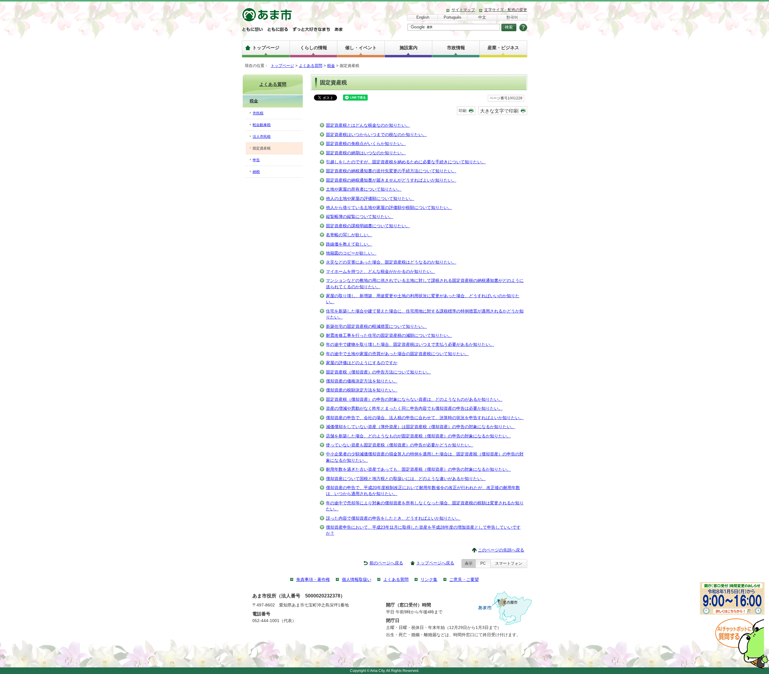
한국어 (512, 17)
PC (483, 563)
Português (452, 17)
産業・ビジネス (503, 47)
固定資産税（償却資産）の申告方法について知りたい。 (378, 372)
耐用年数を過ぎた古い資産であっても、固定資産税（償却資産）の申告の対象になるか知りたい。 (418, 469)
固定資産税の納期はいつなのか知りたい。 (366, 153)
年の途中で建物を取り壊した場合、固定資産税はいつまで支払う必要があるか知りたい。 (410, 344)
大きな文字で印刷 (499, 110)
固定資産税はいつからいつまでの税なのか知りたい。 (376, 134)
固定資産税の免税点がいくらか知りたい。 (366, 143)
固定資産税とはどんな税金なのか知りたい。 (368, 125)
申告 (256, 160)
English (422, 17)
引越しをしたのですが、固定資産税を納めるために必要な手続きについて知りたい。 (406, 162)
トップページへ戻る (435, 563)
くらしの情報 (313, 47)
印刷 (463, 110)
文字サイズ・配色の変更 (505, 10)
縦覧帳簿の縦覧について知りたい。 (359, 216)
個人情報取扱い (356, 579)
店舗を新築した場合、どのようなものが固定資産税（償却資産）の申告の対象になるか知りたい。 (418, 436)
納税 (256, 172)
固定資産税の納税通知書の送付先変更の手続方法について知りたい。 (391, 171)
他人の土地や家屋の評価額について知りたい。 (370, 198)
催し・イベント (361, 47)
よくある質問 (310, 65)
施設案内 (409, 47)
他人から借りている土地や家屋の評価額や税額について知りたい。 (389, 207)
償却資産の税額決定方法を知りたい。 (361, 390)
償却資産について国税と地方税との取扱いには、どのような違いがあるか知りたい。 (406, 478)
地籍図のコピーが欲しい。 (351, 253)
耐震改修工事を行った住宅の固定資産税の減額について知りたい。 (389, 335)
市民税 (258, 113)
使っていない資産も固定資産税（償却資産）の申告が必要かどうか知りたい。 (399, 445)
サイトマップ (463, 10)
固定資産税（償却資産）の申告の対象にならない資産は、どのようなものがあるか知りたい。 (414, 399)
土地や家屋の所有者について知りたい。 (364, 189)
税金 (331, 65)
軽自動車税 (262, 125)
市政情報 (456, 47)
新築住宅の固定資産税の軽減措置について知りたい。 (376, 326)
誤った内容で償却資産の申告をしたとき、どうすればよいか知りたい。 (393, 518)
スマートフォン (508, 563)
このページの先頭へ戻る (501, 550)
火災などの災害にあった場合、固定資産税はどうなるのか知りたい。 (391, 262)
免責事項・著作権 (313, 579)
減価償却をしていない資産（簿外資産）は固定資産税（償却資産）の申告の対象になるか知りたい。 (420, 427)
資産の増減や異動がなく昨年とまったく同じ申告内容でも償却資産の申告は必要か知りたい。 (414, 408)
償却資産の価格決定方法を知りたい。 (361, 381)
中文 (482, 17)
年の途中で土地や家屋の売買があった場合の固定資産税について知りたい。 (397, 354)
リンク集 (429, 579)
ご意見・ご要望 (464, 579)
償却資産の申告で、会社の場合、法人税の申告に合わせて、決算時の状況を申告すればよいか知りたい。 (425, 418)
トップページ (265, 47)
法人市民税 (262, 136)
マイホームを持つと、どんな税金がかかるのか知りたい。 (380, 271)
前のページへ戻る (386, 563)
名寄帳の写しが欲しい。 (349, 235)
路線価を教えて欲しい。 (349, 244)
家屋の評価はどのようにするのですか (361, 363)
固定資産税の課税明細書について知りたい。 (368, 226)
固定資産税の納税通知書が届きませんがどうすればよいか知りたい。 (391, 180)
